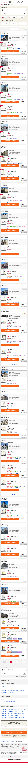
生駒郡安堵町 (9, 690)
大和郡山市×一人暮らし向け (7, 709)
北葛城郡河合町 (11, 692)
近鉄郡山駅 (3, 699)
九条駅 (8, 699)
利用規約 (8, 756)
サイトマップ (3, 756)
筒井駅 (14, 699)
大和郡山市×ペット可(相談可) (7, 717)
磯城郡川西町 (15, 690)
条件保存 (4, 17)
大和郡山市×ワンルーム (19, 711)
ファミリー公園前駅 (5, 701)
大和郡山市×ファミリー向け (7, 711)
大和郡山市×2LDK (13, 713)
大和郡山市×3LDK (21, 713)
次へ (23, 662)
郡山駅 (11, 699)
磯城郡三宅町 (4, 692)
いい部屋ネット (3, 741)
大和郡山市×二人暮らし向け (19, 709)
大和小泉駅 (12, 701)
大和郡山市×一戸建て (5, 715)
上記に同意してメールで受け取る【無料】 (14, 732)
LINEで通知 (21, 17)
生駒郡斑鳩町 (21, 690)
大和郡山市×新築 (14, 715)
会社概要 (20, 756)
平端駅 (18, 699)
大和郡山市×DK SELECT (20, 717)
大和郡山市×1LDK (5, 713)
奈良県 (2, 686)
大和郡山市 (3, 690)
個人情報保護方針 (14, 756)
